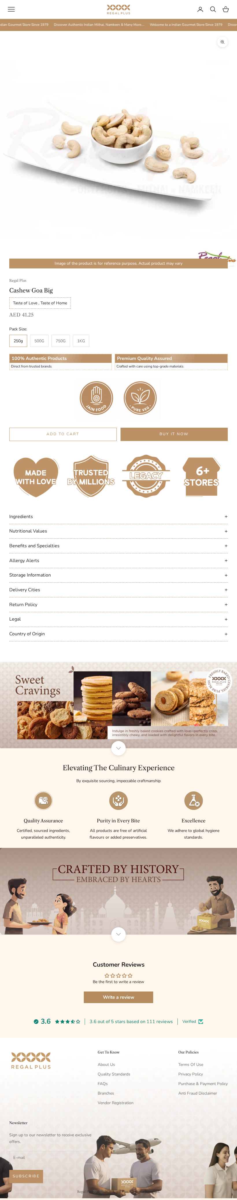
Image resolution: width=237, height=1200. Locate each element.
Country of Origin (118, 633)
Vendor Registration (116, 1103)
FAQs (103, 1083)
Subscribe (26, 1176)
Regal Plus (17, 280)
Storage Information (118, 575)
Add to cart (63, 434)
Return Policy (118, 604)
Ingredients (118, 516)
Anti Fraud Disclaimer (197, 1093)
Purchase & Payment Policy (203, 1083)
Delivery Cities (118, 589)
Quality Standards (114, 1074)
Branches (106, 1093)
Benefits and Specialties (118, 545)
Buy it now (174, 434)
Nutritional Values (118, 531)
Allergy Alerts (118, 560)
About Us (106, 1064)
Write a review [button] (118, 997)
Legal (118, 619)
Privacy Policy (190, 1074)
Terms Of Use (190, 1064)
